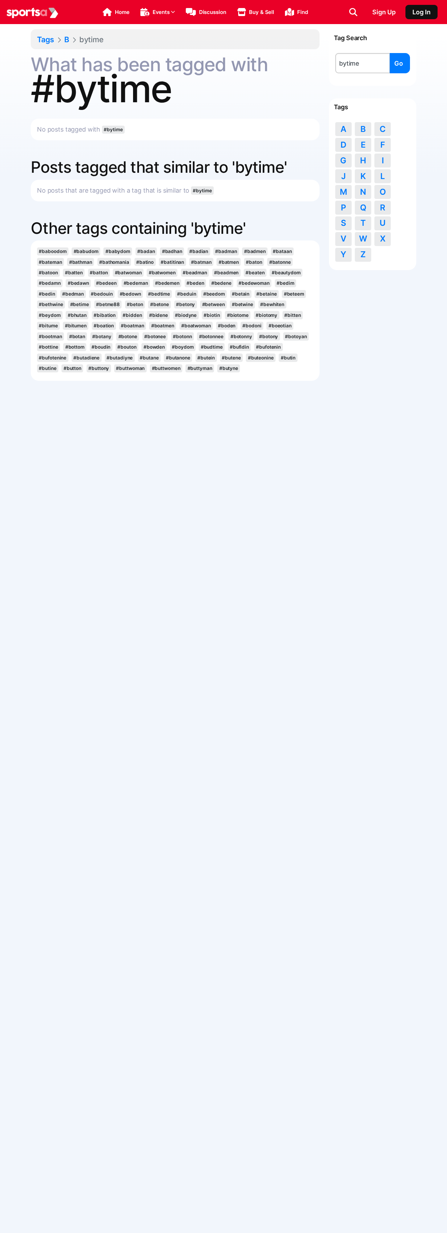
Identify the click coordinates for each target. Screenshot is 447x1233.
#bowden (154, 347)
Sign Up (384, 12)
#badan (146, 251)
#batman (201, 262)
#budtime (212, 347)
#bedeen (106, 283)
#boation (104, 325)
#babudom (86, 251)
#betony (185, 304)
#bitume (48, 325)
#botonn (182, 336)
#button (72, 368)
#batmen (229, 262)
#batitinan (172, 262)
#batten (74, 272)
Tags (45, 39)
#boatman (132, 325)
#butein (206, 358)
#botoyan (296, 336)
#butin (288, 358)
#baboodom (52, 251)
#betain (240, 294)
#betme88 (108, 304)
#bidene (158, 315)
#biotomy (266, 315)
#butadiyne (120, 358)
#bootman (50, 336)
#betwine (242, 304)
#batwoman (128, 272)
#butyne (228, 368)
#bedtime (159, 294)
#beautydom (286, 272)
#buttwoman (130, 368)
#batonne (280, 262)
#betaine (266, 294)
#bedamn (49, 283)
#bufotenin (268, 347)
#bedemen (167, 283)
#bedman (73, 294)
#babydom (117, 251)
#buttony (98, 368)
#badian (198, 251)
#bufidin (239, 347)
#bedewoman (254, 283)
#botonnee (211, 336)
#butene (231, 358)
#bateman (50, 262)
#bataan (282, 251)
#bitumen (76, 325)
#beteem (294, 294)
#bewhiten (272, 304)
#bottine (48, 347)
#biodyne (186, 315)
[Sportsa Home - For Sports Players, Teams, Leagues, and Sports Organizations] (32, 12)
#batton (99, 272)
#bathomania (114, 262)
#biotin (212, 315)
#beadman (195, 272)
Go (398, 63)
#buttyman (200, 368)
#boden (226, 325)
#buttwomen (166, 368)
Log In (421, 12)
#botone (127, 336)
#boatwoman (196, 325)
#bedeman (136, 283)
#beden (195, 283)
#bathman (80, 262)
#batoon (48, 272)
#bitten (292, 315)
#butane (149, 358)
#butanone (178, 358)
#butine (47, 368)
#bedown (130, 294)
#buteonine (261, 358)
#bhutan (77, 315)
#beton (135, 304)
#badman (226, 251)
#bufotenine (52, 358)
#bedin (47, 294)
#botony (268, 336)
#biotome (238, 315)
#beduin (186, 294)
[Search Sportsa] (353, 12)
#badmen (255, 251)
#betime (79, 304)
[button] (116, 12)
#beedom (214, 294)
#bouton (126, 347)
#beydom (49, 315)
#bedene (221, 283)
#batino (145, 262)
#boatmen (162, 325)
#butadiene (86, 358)
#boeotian (280, 325)
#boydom (182, 347)
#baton (254, 262)
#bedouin (101, 294)
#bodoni (251, 325)
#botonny (241, 336)
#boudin (100, 347)
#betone (159, 304)
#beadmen (226, 272)
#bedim (285, 283)
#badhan (172, 251)
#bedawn (78, 283)
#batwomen (162, 272)
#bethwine (51, 304)
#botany (101, 336)
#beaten (255, 272)
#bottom (75, 347)
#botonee (155, 336)
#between (213, 304)
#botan (77, 336)
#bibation (105, 315)
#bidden (132, 315)
